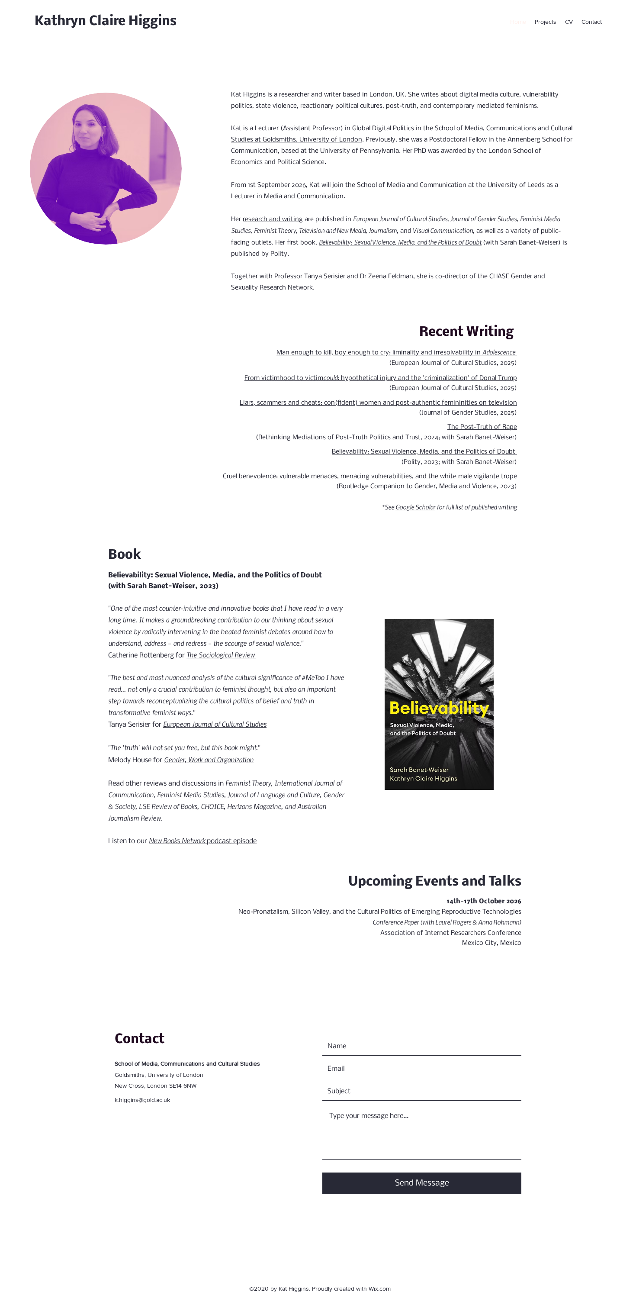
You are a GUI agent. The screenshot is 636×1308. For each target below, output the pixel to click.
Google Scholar (415, 507)
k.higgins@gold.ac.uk (142, 1099)
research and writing (273, 219)
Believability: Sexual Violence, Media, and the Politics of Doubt (400, 242)
